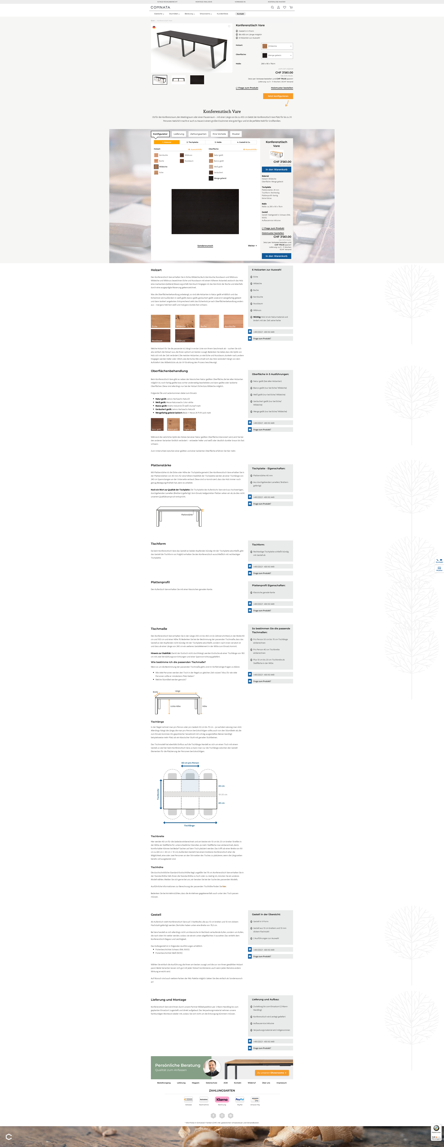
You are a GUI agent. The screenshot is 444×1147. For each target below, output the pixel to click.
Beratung (189, 14)
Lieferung (179, 134)
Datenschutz (211, 1083)
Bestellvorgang (164, 1083)
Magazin (195, 1083)
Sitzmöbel (173, 14)
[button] (277, 46)
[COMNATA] (160, 7)
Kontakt (237, 1083)
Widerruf (252, 1083)
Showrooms (205, 14)
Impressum (282, 1083)
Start (153, 20)
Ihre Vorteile (219, 134)
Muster (236, 134)
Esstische (158, 14)
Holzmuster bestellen (282, 88)
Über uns (266, 1083)
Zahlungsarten (198, 134)
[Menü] (440, 1125)
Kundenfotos (222, 14)
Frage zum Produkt (248, 88)
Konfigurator (160, 134)
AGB (226, 1083)
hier (224, 886)
